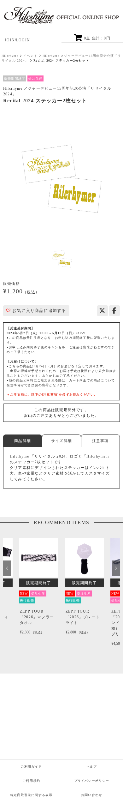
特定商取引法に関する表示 (31, 795)
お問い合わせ (91, 795)
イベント (30, 55)
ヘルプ (91, 766)
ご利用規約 (31, 780)
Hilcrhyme (10, 55)
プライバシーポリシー (91, 780)
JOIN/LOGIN (17, 40)
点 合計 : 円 (97, 38)
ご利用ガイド (31, 766)
